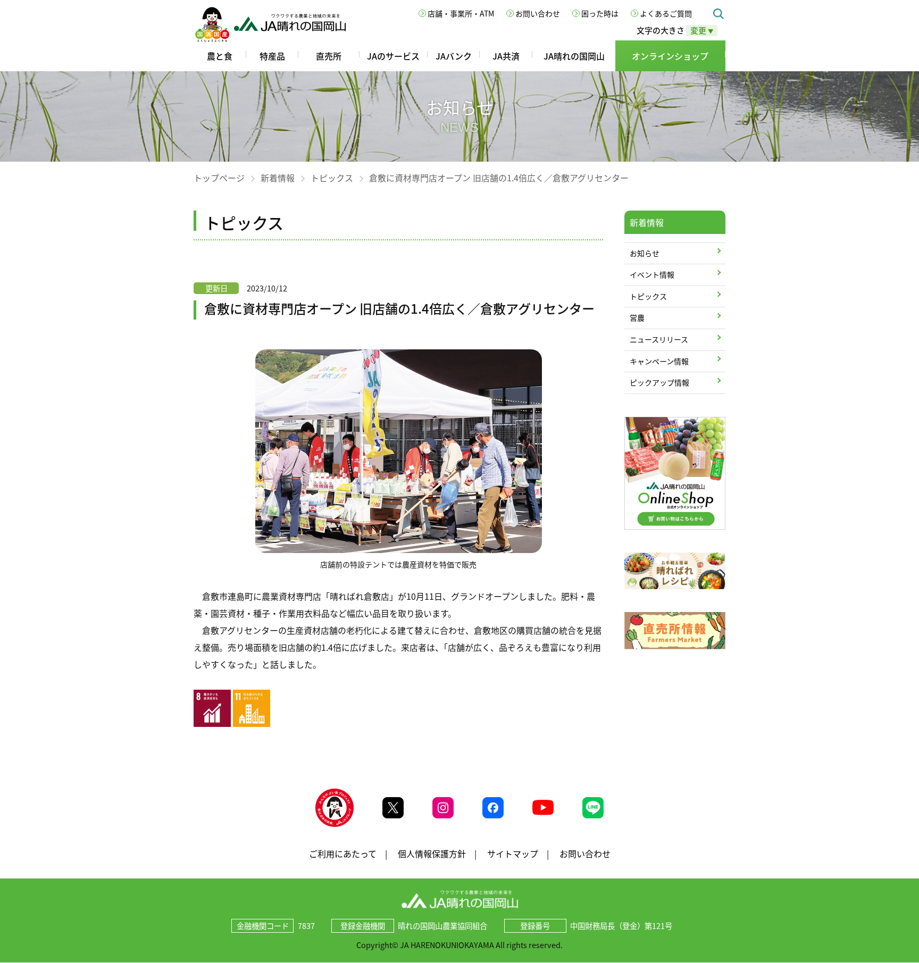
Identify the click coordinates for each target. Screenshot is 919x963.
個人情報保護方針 (432, 853)
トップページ (219, 177)
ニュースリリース (659, 339)
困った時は (600, 13)
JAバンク (454, 55)
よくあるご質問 (666, 13)
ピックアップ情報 (659, 382)
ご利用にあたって (343, 853)
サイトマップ (512, 853)
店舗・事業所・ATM (461, 13)
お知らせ (644, 253)
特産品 (272, 55)
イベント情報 (652, 274)
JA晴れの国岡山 (574, 55)
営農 (637, 317)
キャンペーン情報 (659, 361)
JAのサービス (393, 55)
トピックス (332, 177)
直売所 (328, 55)
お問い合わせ (537, 13)
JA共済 (506, 55)
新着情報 (278, 177)
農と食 (219, 55)
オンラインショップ (670, 55)
